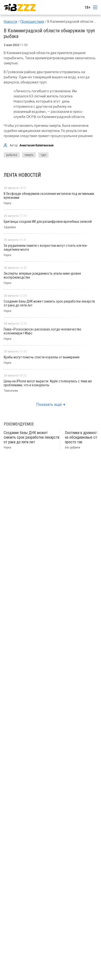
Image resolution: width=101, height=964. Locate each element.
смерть (29, 155)
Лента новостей (22, 175)
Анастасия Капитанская (36, 145)
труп (43, 155)
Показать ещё (49, 404)
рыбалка (11, 155)
